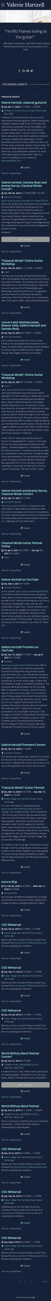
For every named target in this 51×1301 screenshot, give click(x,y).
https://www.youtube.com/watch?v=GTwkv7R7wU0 (24, 200)
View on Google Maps (11, 173)
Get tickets (25, 239)
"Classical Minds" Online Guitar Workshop (22, 262)
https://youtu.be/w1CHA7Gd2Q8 (16, 665)
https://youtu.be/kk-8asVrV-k (14, 389)
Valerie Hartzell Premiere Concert (23, 745)
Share (27, 167)
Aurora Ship (9, 882)
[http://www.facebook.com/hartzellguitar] (19, 71)
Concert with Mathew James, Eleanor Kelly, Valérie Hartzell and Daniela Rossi (23, 325)
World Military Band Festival (20, 1106)
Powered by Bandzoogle (25, 1297)
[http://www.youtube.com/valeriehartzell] (27, 71)
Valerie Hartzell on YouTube (19, 579)
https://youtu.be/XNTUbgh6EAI (30, 591)
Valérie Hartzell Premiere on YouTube (19, 648)
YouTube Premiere (12, 197)
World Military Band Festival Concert (20, 1054)
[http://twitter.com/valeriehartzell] (31, 71)
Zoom (7, 272)
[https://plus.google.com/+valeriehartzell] (23, 71)
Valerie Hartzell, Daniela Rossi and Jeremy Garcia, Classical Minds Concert (24, 185)
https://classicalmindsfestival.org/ (16, 808)
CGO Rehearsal (11, 925)
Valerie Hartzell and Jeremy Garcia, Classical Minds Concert (24, 492)
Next (45, 1281)
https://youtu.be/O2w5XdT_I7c (15, 505)
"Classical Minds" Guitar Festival (22, 787)
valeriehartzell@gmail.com (13, 157)
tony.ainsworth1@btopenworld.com (30, 942)
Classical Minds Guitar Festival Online (21, 544)
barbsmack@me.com (11, 160)
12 (31, 1281)
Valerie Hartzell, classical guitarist (24, 102)
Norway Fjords (10, 893)
